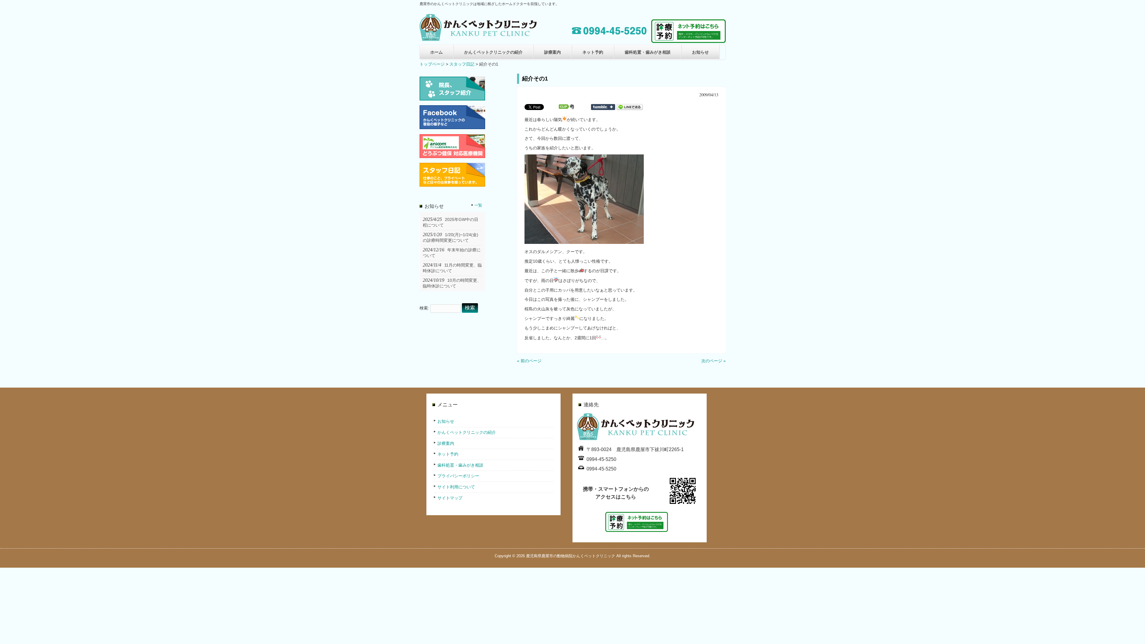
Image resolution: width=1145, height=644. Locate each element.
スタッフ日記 (461, 64)
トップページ (432, 64)
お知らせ (700, 52)
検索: (424, 308)
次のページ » (713, 360)
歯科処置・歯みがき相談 (648, 52)
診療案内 (552, 52)
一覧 (478, 205)
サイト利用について (456, 486)
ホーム (436, 52)
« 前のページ (529, 360)
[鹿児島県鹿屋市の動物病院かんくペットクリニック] (479, 38)
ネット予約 (592, 52)
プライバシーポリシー (458, 475)
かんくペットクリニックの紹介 (493, 52)
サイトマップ (449, 498)
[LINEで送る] (630, 106)
